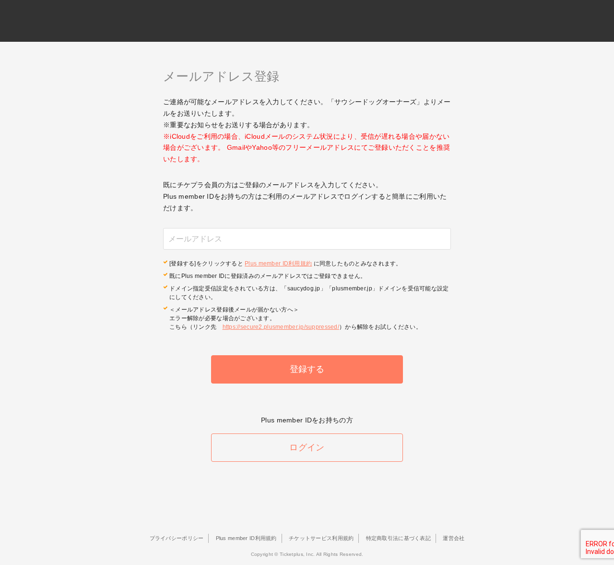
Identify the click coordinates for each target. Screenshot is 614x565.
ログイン (306, 447)
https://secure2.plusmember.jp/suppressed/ (281, 327)
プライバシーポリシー (177, 538)
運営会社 (453, 538)
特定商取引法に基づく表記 (398, 538)
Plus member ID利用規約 (278, 263)
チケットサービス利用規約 (321, 538)
